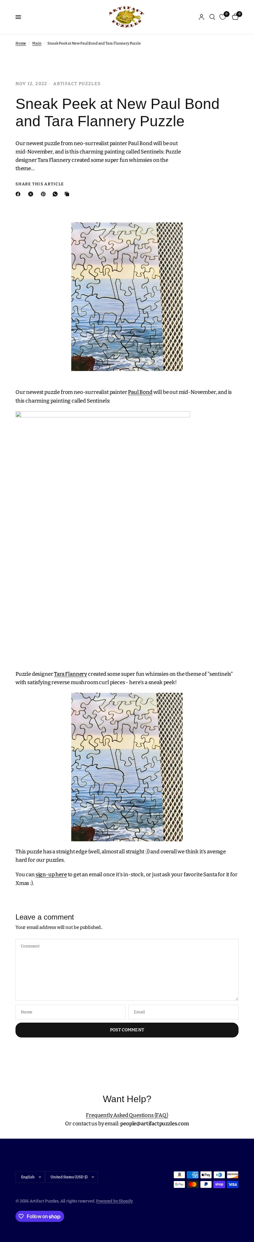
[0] (234, 17)
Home (20, 43)
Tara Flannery (70, 674)
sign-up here (51, 874)
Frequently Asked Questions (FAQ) (127, 1115)
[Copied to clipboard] (68, 194)
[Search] (212, 17)
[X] (32, 194)
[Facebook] (19, 194)
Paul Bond (140, 392)
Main (36, 43)
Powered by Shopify (114, 1201)
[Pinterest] (44, 194)
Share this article (39, 184)
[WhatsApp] (56, 194)
